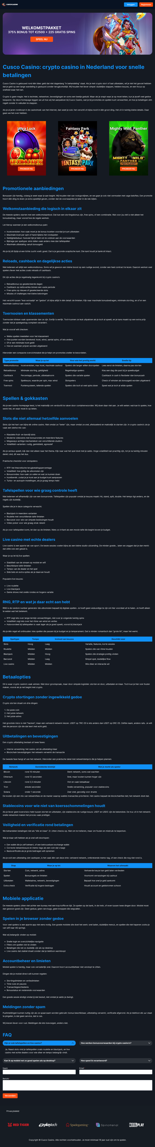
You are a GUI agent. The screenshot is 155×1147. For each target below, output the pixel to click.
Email (82, 1068)
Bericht (6, 1078)
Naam (5, 1068)
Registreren (146, 4)
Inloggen (131, 4)
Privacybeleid (12, 1111)
